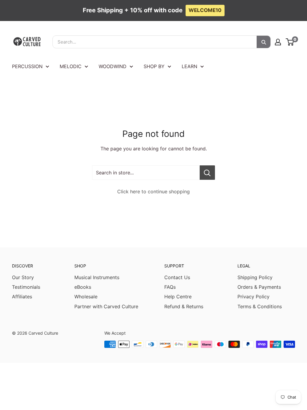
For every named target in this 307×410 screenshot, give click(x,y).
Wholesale (85, 297)
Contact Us (177, 277)
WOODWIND (113, 66)
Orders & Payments (259, 287)
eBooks (82, 287)
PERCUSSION (27, 66)
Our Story (23, 277)
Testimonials (26, 287)
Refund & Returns (183, 306)
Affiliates (22, 297)
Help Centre (178, 297)
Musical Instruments (96, 277)
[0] (290, 42)
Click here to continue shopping (153, 191)
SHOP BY (154, 66)
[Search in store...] (207, 172)
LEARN (189, 66)
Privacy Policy (253, 297)
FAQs (170, 287)
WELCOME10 (205, 10)
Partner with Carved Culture (106, 306)
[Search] (263, 42)
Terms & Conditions (259, 306)
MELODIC (71, 66)
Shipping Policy (255, 277)
